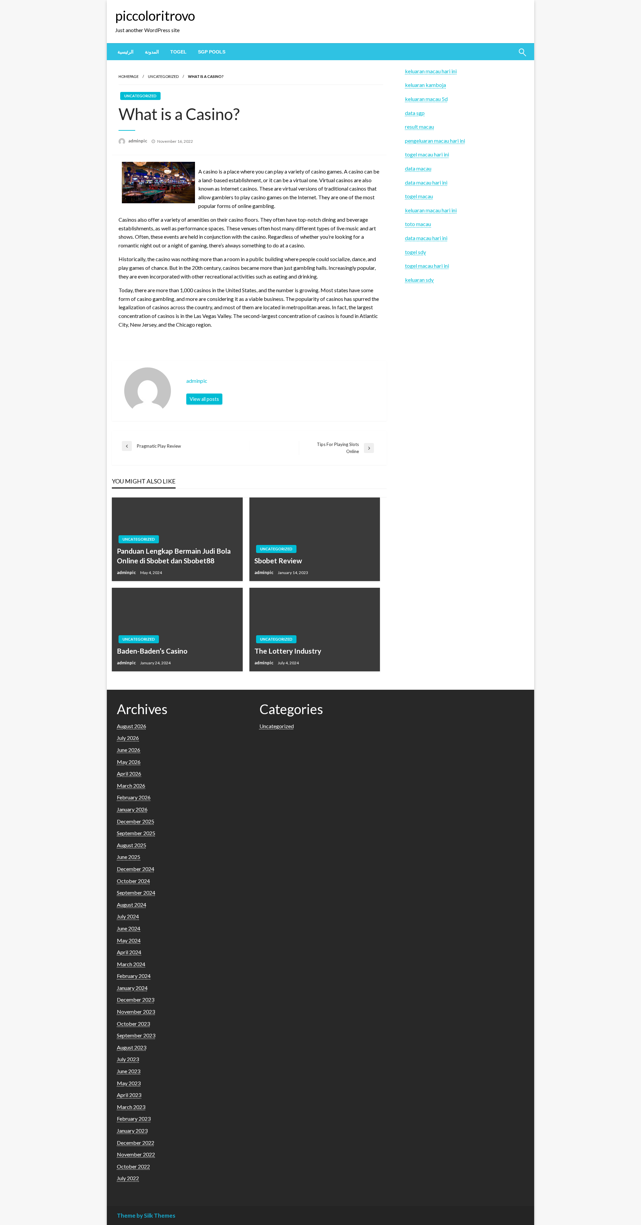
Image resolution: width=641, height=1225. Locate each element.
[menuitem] (125, 51)
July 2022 (128, 1178)
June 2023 (128, 1071)
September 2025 (136, 833)
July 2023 (128, 1059)
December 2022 (135, 1142)
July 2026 (128, 738)
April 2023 (129, 1095)
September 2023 (136, 1035)
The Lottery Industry (287, 651)
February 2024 (134, 976)
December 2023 (135, 999)
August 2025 (131, 845)
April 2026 (129, 773)
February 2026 (134, 797)
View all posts (204, 399)
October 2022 (133, 1166)
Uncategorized (163, 76)
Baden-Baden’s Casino (152, 651)
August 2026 (131, 726)
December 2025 (135, 821)
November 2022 (136, 1154)
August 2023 (131, 1047)
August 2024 (131, 904)
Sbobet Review (278, 560)
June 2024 (128, 928)
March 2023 (131, 1107)
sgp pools (211, 51)
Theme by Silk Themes (146, 1215)
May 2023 (129, 1083)
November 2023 (136, 1011)
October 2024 (133, 881)
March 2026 (131, 785)
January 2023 (132, 1130)
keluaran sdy (419, 279)
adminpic (138, 140)
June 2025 (128, 857)
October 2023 (133, 1023)
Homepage (129, 76)
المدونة (152, 51)
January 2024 (132, 988)
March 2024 (131, 964)
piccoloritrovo (155, 16)
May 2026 (129, 762)
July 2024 (128, 916)
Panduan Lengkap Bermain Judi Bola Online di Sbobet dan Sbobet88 (174, 556)
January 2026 (132, 809)
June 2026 (128, 750)
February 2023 (134, 1118)
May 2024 (129, 940)
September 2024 (136, 892)
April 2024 (129, 952)
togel (178, 51)
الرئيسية (126, 51)
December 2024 (135, 869)
